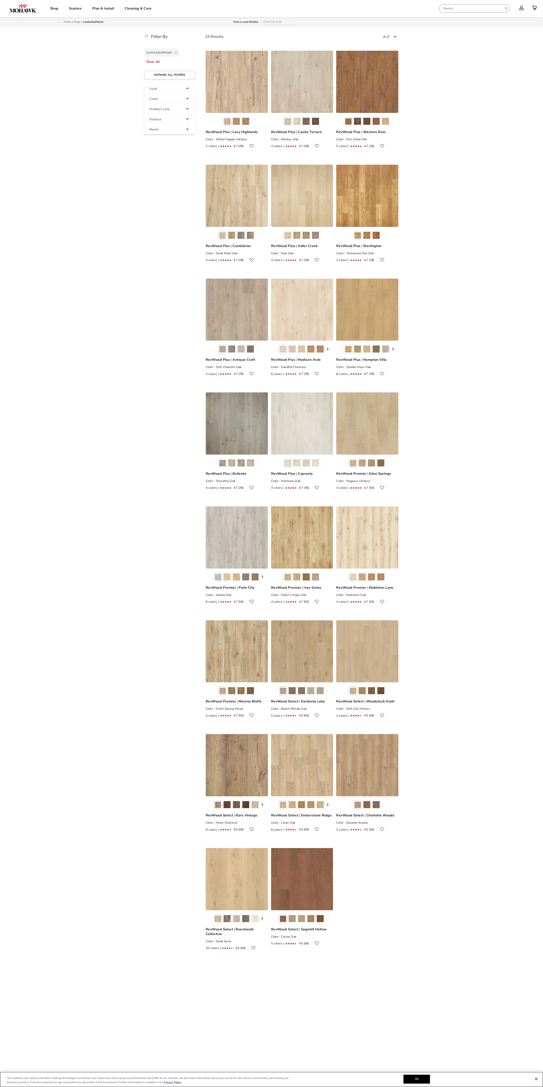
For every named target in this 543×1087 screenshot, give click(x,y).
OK (417, 1079)
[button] (169, 89)
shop (77, 22)
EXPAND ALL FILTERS (169, 75)
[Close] (536, 1079)
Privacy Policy (172, 1082)
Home (67, 22)
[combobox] (474, 8)
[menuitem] (474, 8)
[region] (271, 1079)
